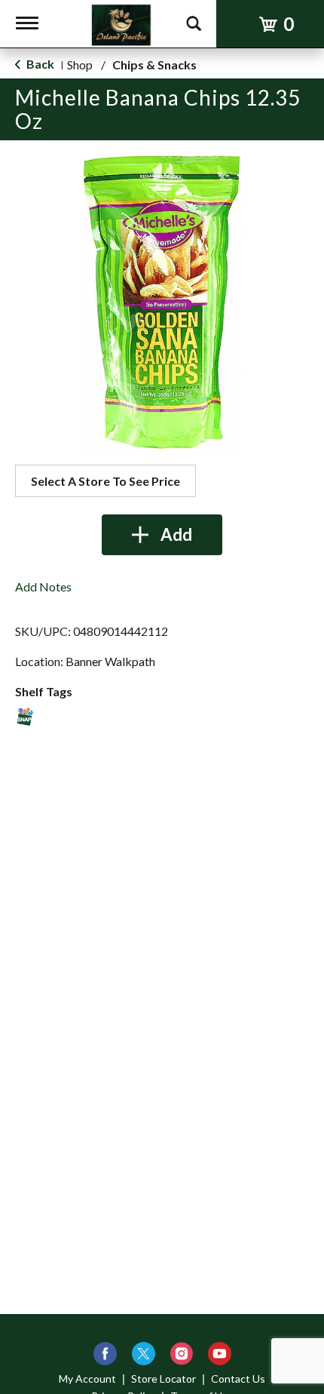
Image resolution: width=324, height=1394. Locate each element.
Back (39, 64)
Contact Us (238, 1378)
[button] (162, 534)
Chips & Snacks (154, 64)
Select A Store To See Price (105, 481)
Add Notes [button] (43, 586)
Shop (80, 64)
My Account (87, 1378)
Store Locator (163, 1378)
